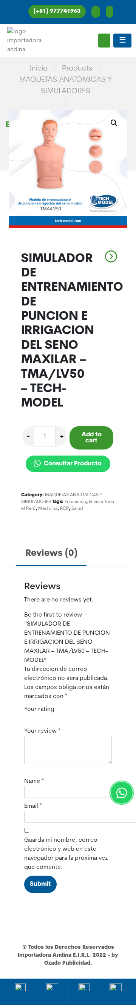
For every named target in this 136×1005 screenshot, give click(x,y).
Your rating (39, 709)
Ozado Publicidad (67, 963)
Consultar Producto (72, 464)
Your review (42, 731)
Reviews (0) (51, 553)
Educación (75, 502)
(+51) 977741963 (57, 11)
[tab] (51, 554)
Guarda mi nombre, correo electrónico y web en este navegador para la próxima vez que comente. (66, 853)
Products (77, 68)
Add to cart (92, 438)
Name (34, 781)
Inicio (39, 68)
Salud (77, 508)
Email (33, 806)
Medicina (47, 508)
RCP (64, 508)
